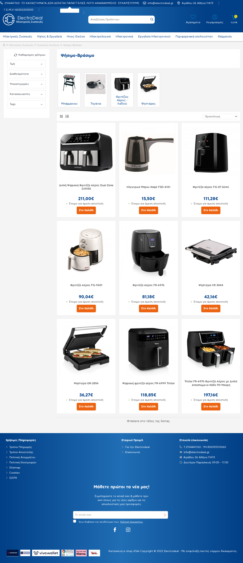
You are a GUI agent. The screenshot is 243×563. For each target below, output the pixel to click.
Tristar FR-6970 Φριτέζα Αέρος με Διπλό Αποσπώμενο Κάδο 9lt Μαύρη (211, 383)
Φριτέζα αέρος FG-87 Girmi (211, 187)
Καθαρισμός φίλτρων (32, 55)
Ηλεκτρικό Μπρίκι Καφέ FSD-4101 (148, 187)
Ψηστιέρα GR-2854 (86, 383)
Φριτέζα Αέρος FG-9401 (86, 285)
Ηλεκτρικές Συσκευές (21, 45)
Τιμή (12, 64)
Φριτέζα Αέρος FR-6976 (148, 285)
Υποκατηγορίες (19, 84)
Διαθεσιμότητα (19, 74)
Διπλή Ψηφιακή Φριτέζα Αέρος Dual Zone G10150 (86, 187)
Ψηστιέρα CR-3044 (211, 285)
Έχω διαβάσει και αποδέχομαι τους (110, 522)
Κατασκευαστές (20, 94)
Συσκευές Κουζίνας (48, 45)
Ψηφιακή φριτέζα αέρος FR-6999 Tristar (148, 383)
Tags (13, 104)
